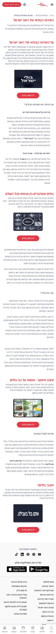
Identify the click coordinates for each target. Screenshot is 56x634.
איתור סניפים (48, 586)
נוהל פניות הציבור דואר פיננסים (16, 596)
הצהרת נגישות (47, 616)
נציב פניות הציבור (19, 581)
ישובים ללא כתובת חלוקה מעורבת (16, 608)
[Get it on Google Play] (39, 569)
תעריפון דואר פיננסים (44, 590)
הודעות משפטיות (19, 586)
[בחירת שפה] (24, 4)
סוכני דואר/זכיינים (46, 598)
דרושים (50, 620)
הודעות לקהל (48, 624)
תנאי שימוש (49, 581)
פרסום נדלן (22, 590)
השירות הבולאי (20, 613)
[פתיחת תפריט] (52, 4)
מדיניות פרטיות (47, 594)
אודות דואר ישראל (46, 607)
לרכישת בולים (28, 95)
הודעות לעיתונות (46, 603)
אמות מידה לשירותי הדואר (15, 602)
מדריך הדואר (48, 611)
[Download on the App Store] (17, 569)
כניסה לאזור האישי (11, 4)
